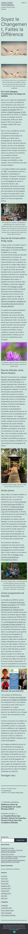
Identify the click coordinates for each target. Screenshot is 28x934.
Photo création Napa (17, 792)
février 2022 (5, 881)
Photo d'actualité (6, 913)
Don (2, 769)
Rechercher (4, 837)
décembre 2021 (5, 886)
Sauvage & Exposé (9, 624)
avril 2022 (4, 876)
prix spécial (5, 550)
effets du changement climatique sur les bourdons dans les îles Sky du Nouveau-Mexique (13, 304)
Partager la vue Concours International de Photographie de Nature (12, 557)
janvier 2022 (5, 883)
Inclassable (4, 905)
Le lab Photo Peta (6, 908)
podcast (18, 624)
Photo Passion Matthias (8, 915)
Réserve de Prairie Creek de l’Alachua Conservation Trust (12, 509)
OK (14, 931)
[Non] (26, 928)
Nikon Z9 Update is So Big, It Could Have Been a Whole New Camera (13, 857)
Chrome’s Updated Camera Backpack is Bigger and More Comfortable (13, 861)
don (17, 122)
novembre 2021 (6, 888)
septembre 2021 (6, 893)
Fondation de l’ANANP (8, 110)
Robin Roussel (7, 790)
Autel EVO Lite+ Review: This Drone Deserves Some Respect (12, 851)
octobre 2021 (5, 891)
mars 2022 (4, 878)
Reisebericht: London (7, 848)
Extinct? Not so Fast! (7, 854)
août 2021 (4, 896)
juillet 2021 (4, 898)
